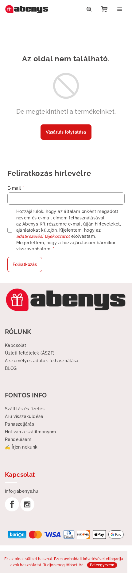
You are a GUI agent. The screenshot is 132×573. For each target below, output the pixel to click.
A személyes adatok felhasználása (42, 360)
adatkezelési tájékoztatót (43, 236)
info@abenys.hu (21, 491)
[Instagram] (27, 504)
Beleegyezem (102, 565)
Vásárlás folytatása (66, 132)
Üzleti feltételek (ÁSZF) (30, 353)
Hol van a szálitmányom (30, 431)
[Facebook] (12, 504)
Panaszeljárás (19, 424)
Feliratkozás (25, 264)
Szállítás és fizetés (25, 408)
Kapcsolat (15, 345)
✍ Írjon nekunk (21, 447)
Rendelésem (18, 439)
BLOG (11, 368)
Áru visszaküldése (24, 416)
